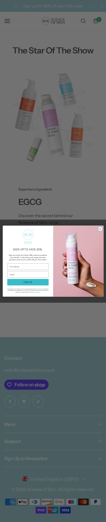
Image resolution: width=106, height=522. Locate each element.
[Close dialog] (100, 228)
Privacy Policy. (36, 292)
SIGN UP (28, 282)
